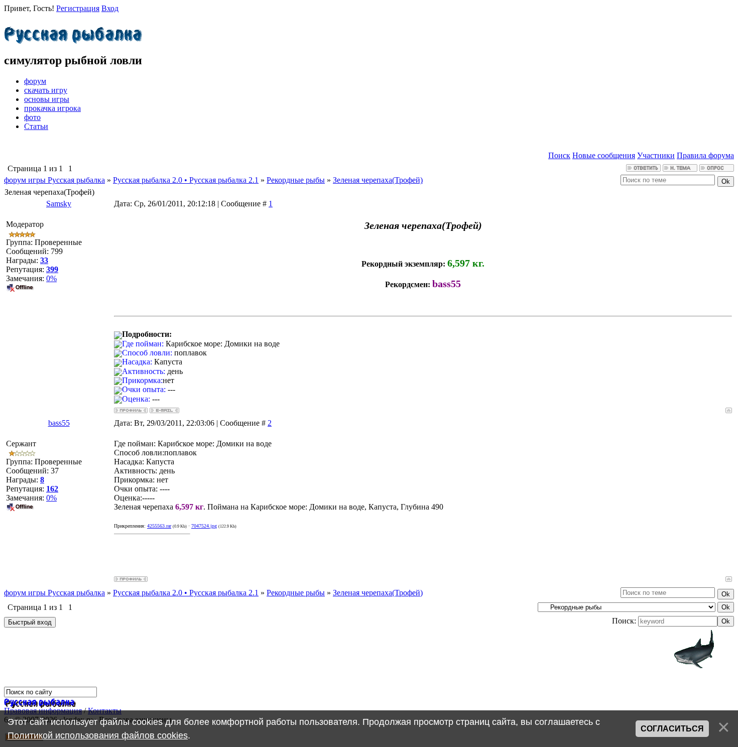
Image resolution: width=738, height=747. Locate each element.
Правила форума (705, 155)
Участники (656, 155)
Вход (109, 8)
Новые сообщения (603, 155)
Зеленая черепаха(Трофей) (378, 180)
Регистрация (77, 8)
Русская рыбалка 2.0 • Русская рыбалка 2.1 (186, 180)
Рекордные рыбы (296, 180)
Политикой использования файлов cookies (98, 735)
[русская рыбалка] (39, 701)
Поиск (559, 155)
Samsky (58, 203)
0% (51, 278)
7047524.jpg (204, 526)
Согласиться (672, 728)
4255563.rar (159, 526)
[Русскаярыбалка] (73, 33)
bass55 (59, 423)
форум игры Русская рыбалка (54, 180)
